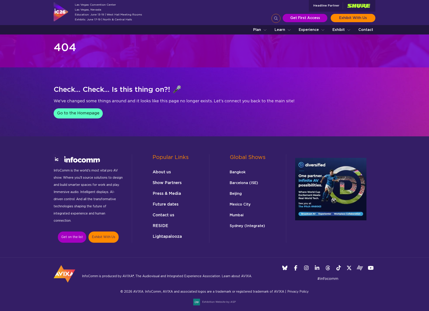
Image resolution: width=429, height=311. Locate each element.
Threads (327, 268)
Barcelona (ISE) (244, 183)
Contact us (163, 215)
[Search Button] (275, 18)
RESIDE (160, 226)
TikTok (338, 268)
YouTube (370, 268)
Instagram (306, 268)
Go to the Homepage (78, 113)
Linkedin (317, 268)
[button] (260, 29)
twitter (349, 268)
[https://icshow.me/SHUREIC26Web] (358, 6)
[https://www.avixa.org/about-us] (64, 283)
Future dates (166, 204)
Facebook (295, 268)
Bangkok (238, 172)
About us (162, 172)
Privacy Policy (298, 291)
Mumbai (237, 215)
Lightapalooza (167, 237)
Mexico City (240, 204)
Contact (365, 30)
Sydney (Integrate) (247, 226)
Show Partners (167, 183)
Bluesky (285, 268)
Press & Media (167, 194)
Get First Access (305, 18)
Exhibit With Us (353, 18)
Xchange (360, 268)
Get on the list (72, 237)
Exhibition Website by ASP (219, 302)
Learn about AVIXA (236, 276)
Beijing (236, 193)
